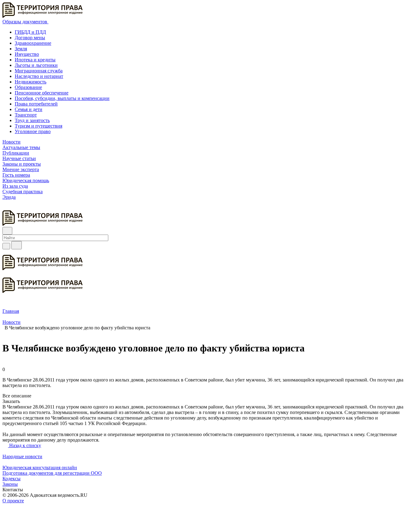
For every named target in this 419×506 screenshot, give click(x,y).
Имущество (27, 54)
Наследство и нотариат (39, 76)
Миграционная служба (39, 70)
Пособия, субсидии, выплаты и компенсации (62, 98)
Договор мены (30, 37)
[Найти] (16, 245)
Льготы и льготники (36, 65)
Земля (21, 48)
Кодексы (11, 478)
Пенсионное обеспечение (41, 92)
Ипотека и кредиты (35, 59)
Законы (10, 484)
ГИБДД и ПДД (30, 32)
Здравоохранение (33, 43)
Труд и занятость (32, 120)
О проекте (13, 500)
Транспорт (26, 114)
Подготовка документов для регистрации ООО (52, 473)
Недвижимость (30, 81)
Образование (28, 87)
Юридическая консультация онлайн (39, 467)
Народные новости (22, 456)
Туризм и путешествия (38, 125)
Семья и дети (28, 109)
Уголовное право (33, 131)
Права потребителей (36, 103)
